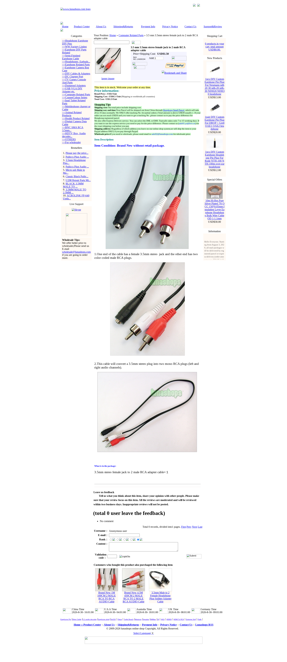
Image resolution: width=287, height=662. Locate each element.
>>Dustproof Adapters (74, 85)
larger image (107, 78)
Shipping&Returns (123, 26)
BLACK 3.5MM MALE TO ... (73, 185)
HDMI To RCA (179, 619)
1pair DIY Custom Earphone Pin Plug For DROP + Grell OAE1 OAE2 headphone (214, 123)
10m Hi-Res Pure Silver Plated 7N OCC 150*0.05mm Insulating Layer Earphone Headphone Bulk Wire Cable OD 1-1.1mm (215, 209)
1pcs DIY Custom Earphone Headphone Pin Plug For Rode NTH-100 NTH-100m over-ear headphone (214, 159)
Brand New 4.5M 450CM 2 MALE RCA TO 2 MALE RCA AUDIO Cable (133, 597)
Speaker (146, 619)
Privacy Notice (170, 26)
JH (158, 619)
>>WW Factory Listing (74, 46)
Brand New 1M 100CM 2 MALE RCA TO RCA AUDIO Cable (106, 597)
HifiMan (153, 619)
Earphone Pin (65, 619)
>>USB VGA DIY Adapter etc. (72, 90)
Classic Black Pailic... (77, 176)
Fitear (120, 619)
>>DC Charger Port (72, 76)
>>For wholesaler (71, 142)
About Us (101, 26)
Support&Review (213, 26)
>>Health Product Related (76, 118)
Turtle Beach (129, 619)
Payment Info (148, 26)
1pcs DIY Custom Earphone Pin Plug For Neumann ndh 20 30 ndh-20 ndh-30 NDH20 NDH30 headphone (215, 86)
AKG (163, 619)
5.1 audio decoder (90, 619)
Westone (138, 619)
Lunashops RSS (204, 624)
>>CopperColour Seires (74, 97)
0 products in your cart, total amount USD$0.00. (214, 46)
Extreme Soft (191, 619)
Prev (189, 526)
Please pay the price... (77, 153)
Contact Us (190, 26)
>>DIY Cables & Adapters (76, 73)
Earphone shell (103, 619)
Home (65, 26)
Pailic (200, 619)
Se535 (113, 619)
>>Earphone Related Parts (76, 64)
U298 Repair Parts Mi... (78, 180)
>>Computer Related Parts (76, 94)
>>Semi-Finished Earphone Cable (71, 57)
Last (200, 526)
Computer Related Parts (131, 35)
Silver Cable (76, 619)
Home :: (78, 624)
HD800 (169, 619)
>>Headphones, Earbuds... (76, 61)
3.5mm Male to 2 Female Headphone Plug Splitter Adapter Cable (160, 597)
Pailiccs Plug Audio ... (77, 156)
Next (194, 526)
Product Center (82, 26)
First (183, 526)
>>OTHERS (69, 139)
